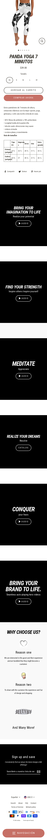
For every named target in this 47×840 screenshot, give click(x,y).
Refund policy (31, 807)
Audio (25, 298)
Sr (23, 80)
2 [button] (21, 50)
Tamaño (23, 74)
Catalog (23, 447)
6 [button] (29, 50)
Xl (36, 80)
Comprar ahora (24, 98)
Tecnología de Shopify (28, 820)
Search (13, 803)
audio (25, 223)
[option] (23, 23)
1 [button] (18, 50)
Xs (10, 80)
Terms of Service (17, 807)
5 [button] (27, 50)
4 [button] (25, 50)
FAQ (26, 803)
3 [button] (23, 50)
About (20, 803)
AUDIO (25, 601)
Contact (33, 803)
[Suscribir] (38, 771)
